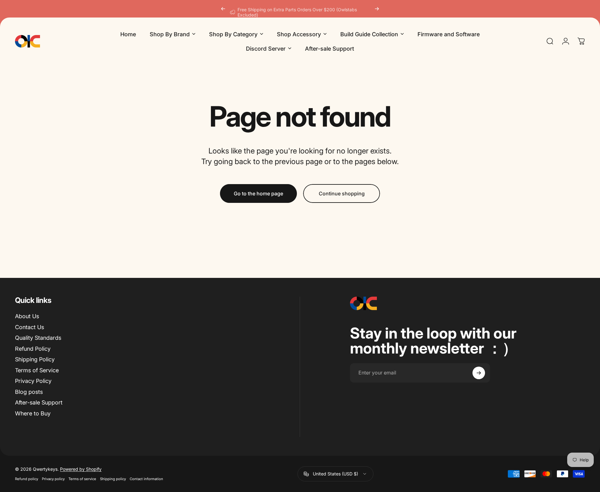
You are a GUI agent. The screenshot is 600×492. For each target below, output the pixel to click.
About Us (27, 316)
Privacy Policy (33, 381)
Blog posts (29, 392)
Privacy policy (53, 479)
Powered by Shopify (81, 469)
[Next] (377, 9)
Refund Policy (33, 348)
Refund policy (26, 479)
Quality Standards (38, 337)
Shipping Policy (35, 359)
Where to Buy (33, 413)
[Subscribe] (478, 373)
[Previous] (223, 9)
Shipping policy (113, 479)
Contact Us (29, 327)
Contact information (146, 479)
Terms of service (82, 479)
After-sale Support (38, 402)
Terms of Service (37, 370)
